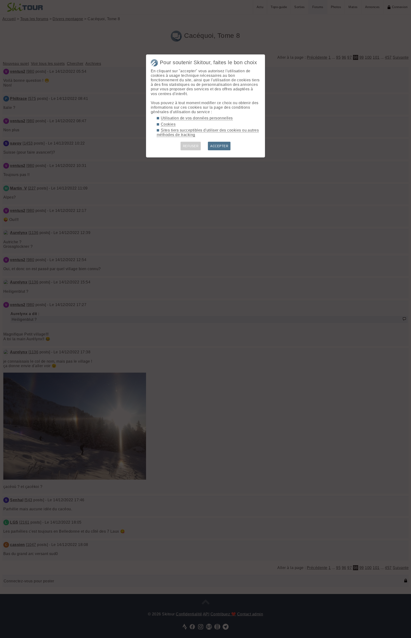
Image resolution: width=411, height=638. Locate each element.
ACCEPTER (219, 146)
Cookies (168, 124)
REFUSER (190, 146)
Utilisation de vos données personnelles (197, 118)
